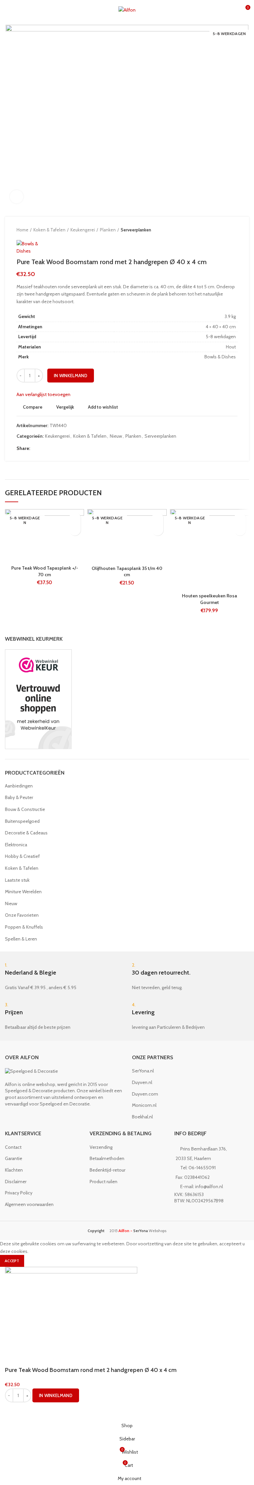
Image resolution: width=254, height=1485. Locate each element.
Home (22, 229)
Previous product (221, 230)
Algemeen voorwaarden (29, 1204)
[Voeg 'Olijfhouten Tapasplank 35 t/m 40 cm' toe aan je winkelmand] (157, 530)
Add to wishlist (103, 407)
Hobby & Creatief (22, 856)
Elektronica (16, 845)
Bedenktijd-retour (107, 1170)
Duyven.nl (142, 1082)
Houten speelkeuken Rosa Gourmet (209, 599)
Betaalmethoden (107, 1158)
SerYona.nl (143, 1071)
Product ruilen (103, 1181)
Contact (13, 1147)
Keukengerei (82, 229)
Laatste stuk (17, 880)
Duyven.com (145, 1094)
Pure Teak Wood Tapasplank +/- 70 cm (44, 571)
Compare (32, 407)
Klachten (14, 1170)
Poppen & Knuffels (24, 927)
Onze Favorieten (22, 915)
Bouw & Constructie (25, 809)
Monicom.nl (144, 1105)
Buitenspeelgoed (22, 821)
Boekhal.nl (142, 1117)
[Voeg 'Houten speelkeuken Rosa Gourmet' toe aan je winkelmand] (240, 530)
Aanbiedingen (19, 786)
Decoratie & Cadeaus (26, 833)
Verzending (101, 1147)
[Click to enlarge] (16, 196)
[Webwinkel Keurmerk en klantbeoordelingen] (38, 699)
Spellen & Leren (21, 939)
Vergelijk (65, 407)
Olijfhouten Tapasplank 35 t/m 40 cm (127, 571)
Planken (108, 229)
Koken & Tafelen (49, 229)
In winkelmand (70, 375)
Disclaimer (15, 1181)
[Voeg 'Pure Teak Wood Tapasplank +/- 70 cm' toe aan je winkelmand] (75, 530)
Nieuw (116, 436)
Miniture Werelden (23, 892)
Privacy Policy (18, 1193)
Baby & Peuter (19, 797)
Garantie (13, 1158)
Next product (234, 230)
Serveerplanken (136, 229)
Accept (12, 1260)
